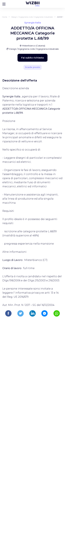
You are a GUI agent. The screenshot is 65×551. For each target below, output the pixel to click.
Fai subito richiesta (32, 57)
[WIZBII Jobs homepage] (32, 4)
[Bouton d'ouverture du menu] (4, 4)
